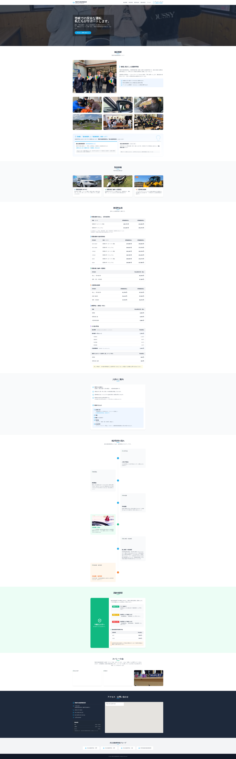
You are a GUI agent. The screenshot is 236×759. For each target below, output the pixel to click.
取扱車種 (131, 2)
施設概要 (125, 2)
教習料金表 (136, 2)
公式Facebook (78, 717)
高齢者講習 (142, 2)
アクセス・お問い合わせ (82, 32)
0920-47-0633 (159, 3)
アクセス (149, 2)
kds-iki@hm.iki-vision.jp (80, 715)
